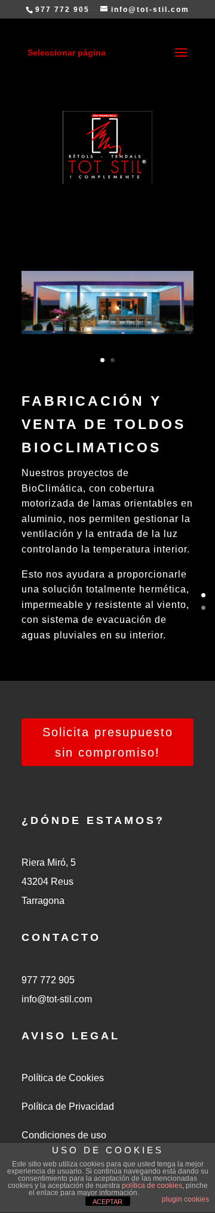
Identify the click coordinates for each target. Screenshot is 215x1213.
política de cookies (152, 1185)
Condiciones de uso (64, 1135)
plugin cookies (185, 1199)
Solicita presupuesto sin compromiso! (107, 742)
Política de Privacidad (68, 1106)
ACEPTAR (107, 1201)
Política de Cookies (63, 1078)
